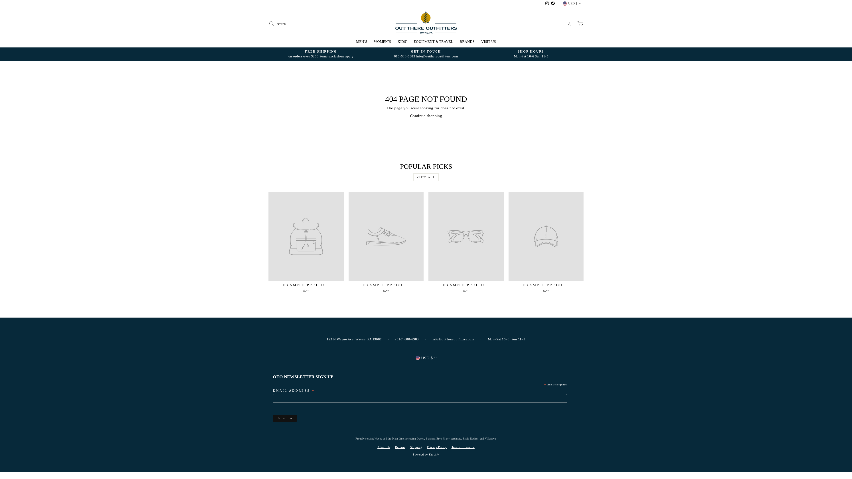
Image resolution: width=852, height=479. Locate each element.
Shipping (416, 447)
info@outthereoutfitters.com (437, 56)
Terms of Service (463, 447)
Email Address (294, 391)
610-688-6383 (404, 56)
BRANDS (467, 41)
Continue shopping (426, 116)
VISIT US (488, 41)
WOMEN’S (382, 41)
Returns (400, 447)
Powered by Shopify (426, 454)
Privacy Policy (437, 447)
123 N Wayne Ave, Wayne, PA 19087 (354, 339)
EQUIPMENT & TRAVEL (433, 41)
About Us (383, 447)
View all (426, 177)
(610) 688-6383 (407, 339)
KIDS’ (402, 41)
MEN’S (361, 41)
